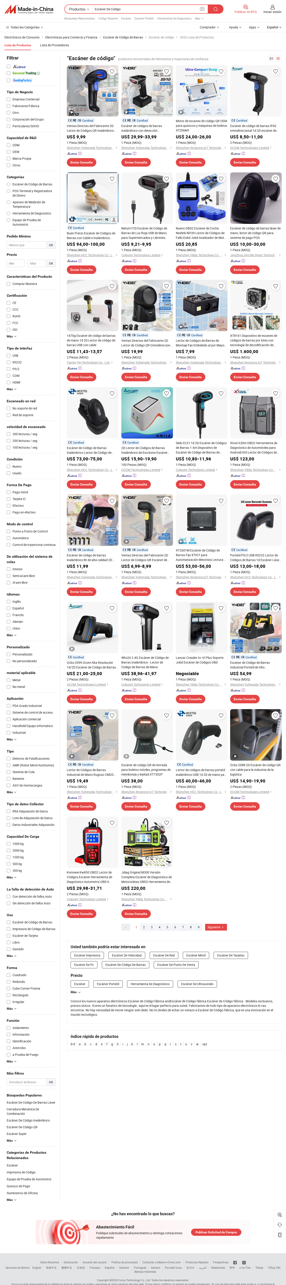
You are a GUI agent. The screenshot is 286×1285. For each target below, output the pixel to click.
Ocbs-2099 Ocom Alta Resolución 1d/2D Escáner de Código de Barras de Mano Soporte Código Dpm (91, 665)
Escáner (126, 18)
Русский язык (173, 1267)
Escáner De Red (164, 955)
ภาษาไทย (245, 1267)
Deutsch (124, 1267)
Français (95, 1267)
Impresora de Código (21, 1172)
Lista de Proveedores (54, 45)
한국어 (190, 1267)
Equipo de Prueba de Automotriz (29, 1179)
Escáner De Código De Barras (125, 965)
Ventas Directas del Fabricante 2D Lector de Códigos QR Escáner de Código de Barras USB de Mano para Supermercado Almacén (146, 557)
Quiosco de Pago (18, 1186)
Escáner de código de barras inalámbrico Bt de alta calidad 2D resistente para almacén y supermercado (89, 557)
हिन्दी (232, 1267)
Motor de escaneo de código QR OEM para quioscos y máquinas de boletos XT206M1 (201, 125)
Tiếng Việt (274, 1267)
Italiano (155, 1267)
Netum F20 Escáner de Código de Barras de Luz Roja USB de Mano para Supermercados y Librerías (144, 233)
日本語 (81, 1267)
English (36, 1267)
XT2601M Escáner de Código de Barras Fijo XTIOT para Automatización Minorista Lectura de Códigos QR (201, 555)
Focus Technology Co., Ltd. (134, 1280)
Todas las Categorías (25, 27)
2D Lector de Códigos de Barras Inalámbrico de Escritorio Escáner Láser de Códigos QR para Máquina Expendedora (145, 450)
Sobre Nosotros (49, 1262)
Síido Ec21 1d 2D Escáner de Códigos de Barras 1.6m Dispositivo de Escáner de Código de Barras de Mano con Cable (201, 448)
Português (140, 1267)
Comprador (208, 27)
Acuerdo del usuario (95, 1262)
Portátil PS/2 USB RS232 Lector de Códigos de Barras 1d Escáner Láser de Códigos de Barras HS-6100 (255, 557)
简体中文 (51, 1267)
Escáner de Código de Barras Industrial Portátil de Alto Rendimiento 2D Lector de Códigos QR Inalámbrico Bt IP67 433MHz (254, 665)
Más (74, 992)
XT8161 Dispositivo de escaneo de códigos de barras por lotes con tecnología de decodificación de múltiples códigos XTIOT (253, 340)
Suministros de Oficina (22, 1193)
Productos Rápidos (196, 1262)
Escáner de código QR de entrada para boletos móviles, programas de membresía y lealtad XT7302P (146, 769)
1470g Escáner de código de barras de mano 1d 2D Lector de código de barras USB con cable (91, 340)
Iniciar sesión (272, 12)
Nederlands (218, 1267)
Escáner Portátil (144, 18)
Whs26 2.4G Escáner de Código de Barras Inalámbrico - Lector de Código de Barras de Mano (145, 662)
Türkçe (259, 1267)
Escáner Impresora (87, 955)
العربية (202, 1267)
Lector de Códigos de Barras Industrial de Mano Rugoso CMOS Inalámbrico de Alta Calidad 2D (90, 772)
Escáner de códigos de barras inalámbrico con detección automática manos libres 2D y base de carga (145, 128)
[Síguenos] (235, 1262)
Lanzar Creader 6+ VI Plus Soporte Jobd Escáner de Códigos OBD (199, 659)
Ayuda (233, 27)
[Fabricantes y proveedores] (28, 9)
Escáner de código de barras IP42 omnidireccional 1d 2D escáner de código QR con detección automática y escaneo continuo (255, 128)
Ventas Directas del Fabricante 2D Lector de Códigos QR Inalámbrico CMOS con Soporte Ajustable (90, 128)
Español (110, 1267)
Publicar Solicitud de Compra (216, 1232)
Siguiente (214, 927)
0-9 (73, 1044)
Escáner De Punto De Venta (176, 965)
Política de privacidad (124, 1262)
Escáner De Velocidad (127, 955)
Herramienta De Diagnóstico (174, 18)
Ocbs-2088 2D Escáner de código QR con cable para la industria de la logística (255, 769)
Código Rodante (108, 18)
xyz (204, 1044)
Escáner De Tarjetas (230, 955)
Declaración (71, 1262)
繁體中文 (66, 1267)
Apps (252, 27)
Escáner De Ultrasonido (197, 984)
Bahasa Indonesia (145, 1271)
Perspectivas (221, 1262)
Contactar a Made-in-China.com (161, 1262)
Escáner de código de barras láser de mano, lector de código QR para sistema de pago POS (255, 233)
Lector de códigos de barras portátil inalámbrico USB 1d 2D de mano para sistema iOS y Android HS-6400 (201, 772)
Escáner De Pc (84, 965)
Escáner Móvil (196, 955)
